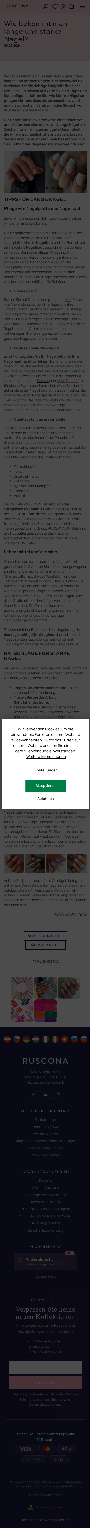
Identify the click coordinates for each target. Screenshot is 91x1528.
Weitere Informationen (46, 756)
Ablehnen (45, 798)
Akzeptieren (46, 785)
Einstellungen (46, 770)
